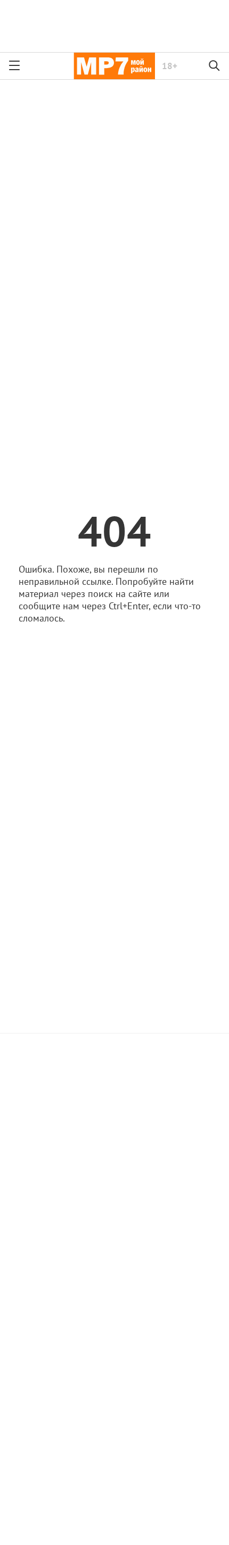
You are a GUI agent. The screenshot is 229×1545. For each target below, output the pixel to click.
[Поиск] (214, 66)
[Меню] (14, 66)
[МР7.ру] (114, 66)
